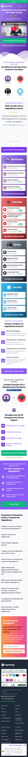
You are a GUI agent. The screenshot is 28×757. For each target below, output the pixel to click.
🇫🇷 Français (18, 739)
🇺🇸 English (18, 733)
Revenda (18, 715)
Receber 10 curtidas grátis (14, 651)
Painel (17, 708)
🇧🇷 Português (19, 730)
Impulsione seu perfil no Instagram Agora (14, 453)
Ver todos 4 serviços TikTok (14, 279)
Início (3, 708)
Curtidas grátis (6, 718)
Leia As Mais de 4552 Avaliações (14, 150)
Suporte (3, 730)
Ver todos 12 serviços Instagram (14, 193)
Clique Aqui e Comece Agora (14, 371)
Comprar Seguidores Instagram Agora (14, 40)
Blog (16, 711)
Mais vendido (5, 721)
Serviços (3, 711)
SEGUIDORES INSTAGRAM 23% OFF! (14, 1)
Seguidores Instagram (20, 125)
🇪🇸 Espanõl (18, 736)
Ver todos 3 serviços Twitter (14, 314)
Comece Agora (14, 504)
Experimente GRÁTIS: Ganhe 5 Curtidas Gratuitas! (14, 45)
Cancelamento (6, 743)
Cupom (3, 715)
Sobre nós (4, 736)
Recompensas (19, 723)
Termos (3, 733)
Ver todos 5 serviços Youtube (14, 236)
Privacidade (5, 739)
